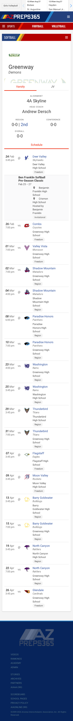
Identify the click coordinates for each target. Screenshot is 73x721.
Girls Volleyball (11, 5)
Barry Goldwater (43, 499)
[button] (71, 5)
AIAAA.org (16, 687)
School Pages (19, 698)
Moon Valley (40, 477)
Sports (11, 26)
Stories (15, 674)
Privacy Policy (19, 703)
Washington (40, 366)
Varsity (20, 86)
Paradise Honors (43, 318)
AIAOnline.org (19, 707)
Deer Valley (40, 158)
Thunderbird (40, 410)
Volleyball (59, 26)
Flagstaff (38, 455)
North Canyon (41, 547)
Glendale (38, 591)
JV (52, 86)
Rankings (16, 658)
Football (37, 26)
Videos (15, 654)
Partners (16, 683)
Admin (14, 667)
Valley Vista (40, 248)
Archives (16, 678)
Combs (37, 225)
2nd (24, 124)
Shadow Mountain (44, 270)
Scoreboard (18, 694)
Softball (10, 37)
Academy (16, 663)
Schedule (36, 144)
